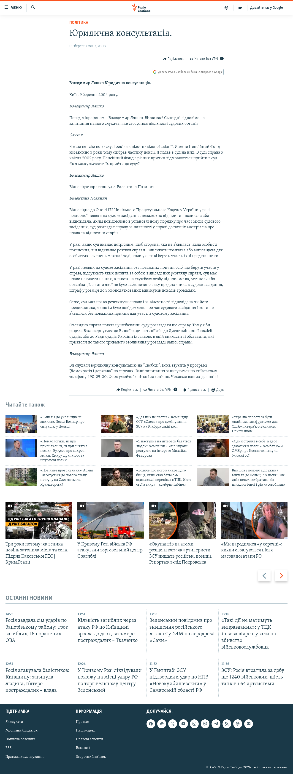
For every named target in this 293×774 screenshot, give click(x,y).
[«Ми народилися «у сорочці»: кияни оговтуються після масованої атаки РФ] (254, 520)
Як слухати (14, 722)
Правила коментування (24, 757)
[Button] (173, 59)
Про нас (82, 722)
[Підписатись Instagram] (194, 723)
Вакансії (83, 748)
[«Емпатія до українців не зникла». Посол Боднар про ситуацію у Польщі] (21, 424)
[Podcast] (237, 723)
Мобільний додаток (21, 731)
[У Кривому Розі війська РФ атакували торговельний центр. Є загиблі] (110, 520)
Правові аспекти (89, 739)
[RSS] (226, 723)
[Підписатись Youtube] (183, 723)
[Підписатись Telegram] (216, 723)
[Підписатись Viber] (205, 723)
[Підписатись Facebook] (150, 723)
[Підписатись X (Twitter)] (172, 723)
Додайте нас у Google (266, 8)
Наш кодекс (85, 731)
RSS (8, 748)
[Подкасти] (226, 8)
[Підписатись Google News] (161, 723)
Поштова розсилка (20, 739)
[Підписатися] (248, 723)
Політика (78, 23)
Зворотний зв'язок (91, 757)
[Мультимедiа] (240, 8)
